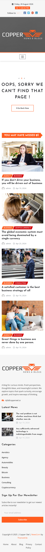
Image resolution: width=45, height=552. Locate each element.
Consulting (6, 482)
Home (5, 544)
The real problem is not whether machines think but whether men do (28, 416)
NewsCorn (35, 534)
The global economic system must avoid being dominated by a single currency (22, 235)
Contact (38, 544)
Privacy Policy (29, 546)
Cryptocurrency (9, 487)
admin (8, 188)
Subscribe (22, 519)
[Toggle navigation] (22, 56)
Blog (21, 544)
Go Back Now (23, 108)
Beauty (5, 467)
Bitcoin (5, 472)
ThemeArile (22, 538)
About (13, 544)
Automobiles (7, 462)
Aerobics (5, 452)
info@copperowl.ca (13, 400)
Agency (5, 457)
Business (6, 477)
